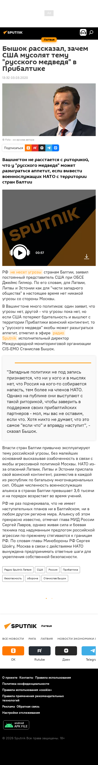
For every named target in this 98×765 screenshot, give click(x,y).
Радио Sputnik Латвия (17, 569)
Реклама (8, 706)
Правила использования (53, 677)
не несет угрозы (25, 272)
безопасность (13, 578)
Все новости (13, 638)
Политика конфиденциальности (25, 684)
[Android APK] (16, 725)
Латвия (47, 638)
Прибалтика (70, 569)
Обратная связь (28, 706)
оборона (32, 578)
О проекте (10, 677)
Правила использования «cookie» (27, 690)
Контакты (26, 677)
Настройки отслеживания (21, 713)
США (40, 569)
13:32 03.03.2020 (15, 78)
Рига (32, 638)
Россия (53, 569)
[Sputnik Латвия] (13, 34)
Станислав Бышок (55, 578)
